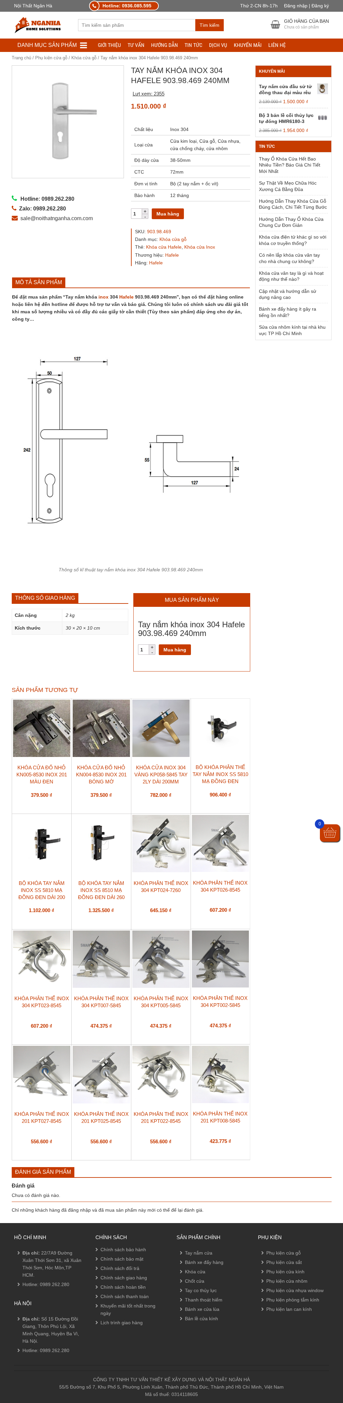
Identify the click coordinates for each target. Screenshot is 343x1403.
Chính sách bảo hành (123, 1249)
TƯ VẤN (136, 45)
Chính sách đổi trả (119, 1268)
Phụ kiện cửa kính (285, 1271)
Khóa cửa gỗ (83, 57)
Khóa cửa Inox (199, 247)
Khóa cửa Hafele (164, 247)
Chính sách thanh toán (124, 1296)
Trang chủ (21, 57)
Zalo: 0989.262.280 (31, 1363)
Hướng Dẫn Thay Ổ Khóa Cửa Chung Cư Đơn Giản (291, 222)
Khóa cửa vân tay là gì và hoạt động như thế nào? (291, 276)
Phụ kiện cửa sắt (284, 1262)
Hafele (172, 255)
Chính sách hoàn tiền (123, 1287)
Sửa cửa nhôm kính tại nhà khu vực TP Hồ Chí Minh (292, 330)
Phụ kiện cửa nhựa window (295, 1290)
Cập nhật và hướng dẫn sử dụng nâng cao (287, 294)
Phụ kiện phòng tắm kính (292, 1299)
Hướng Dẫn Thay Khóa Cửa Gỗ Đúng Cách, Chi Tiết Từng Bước (293, 204)
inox (103, 297)
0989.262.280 (54, 1284)
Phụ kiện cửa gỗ (51, 57)
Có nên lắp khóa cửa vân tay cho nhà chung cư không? (289, 258)
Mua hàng (167, 213)
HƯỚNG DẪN (164, 45)
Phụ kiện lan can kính (289, 1309)
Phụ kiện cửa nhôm (286, 1281)
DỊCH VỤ (218, 45)
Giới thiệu (109, 45)
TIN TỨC (193, 45)
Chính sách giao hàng (123, 1277)
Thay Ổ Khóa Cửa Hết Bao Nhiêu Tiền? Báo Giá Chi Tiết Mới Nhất (289, 165)
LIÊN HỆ (277, 45)
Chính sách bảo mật (121, 1259)
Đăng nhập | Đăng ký (306, 5)
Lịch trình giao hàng (121, 1322)
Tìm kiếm (209, 25)
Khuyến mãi (248, 45)
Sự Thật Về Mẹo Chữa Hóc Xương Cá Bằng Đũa (288, 186)
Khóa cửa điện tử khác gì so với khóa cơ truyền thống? (292, 240)
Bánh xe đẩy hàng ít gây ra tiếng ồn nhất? (287, 312)
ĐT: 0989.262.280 (29, 1345)
